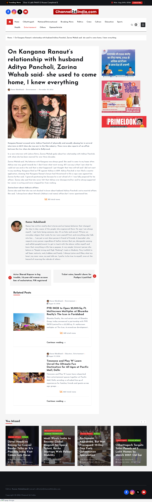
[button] (141, 422)
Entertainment (30, 27)
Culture (98, 22)
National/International (47, 22)
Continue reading (55, 342)
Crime (89, 22)
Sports (120, 22)
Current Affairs (14, 437)
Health (17, 27)
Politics (80, 22)
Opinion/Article (55, 27)
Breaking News (67, 22)
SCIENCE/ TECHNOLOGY (54, 433)
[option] (22, 446)
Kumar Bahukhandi (17, 89)
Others (43, 27)
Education (109, 22)
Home (16, 22)
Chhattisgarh (28, 22)
